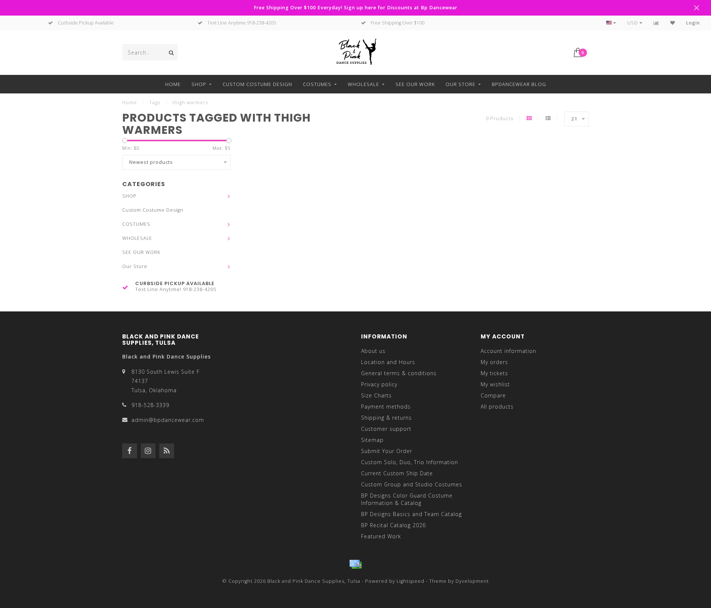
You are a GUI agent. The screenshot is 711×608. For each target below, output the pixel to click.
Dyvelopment (472, 581)
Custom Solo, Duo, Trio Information (409, 462)
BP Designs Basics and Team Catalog (411, 514)
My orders (494, 362)
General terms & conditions (399, 373)
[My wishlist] (672, 23)
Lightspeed (410, 581)
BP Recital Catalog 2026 (393, 525)
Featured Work (381, 536)
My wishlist (495, 384)
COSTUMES (317, 84)
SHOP (198, 84)
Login (693, 23)
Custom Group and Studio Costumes (411, 484)
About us (373, 350)
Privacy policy (379, 384)
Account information (508, 350)
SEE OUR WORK (415, 84)
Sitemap (372, 439)
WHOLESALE (363, 84)
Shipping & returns (386, 417)
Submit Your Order (386, 451)
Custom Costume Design (257, 84)
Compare (493, 395)
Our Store (460, 84)
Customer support (386, 428)
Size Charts (376, 395)
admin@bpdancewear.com (167, 419)
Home (173, 84)
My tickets (494, 373)
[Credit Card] (355, 564)
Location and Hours (388, 362)
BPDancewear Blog (519, 84)
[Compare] (656, 23)
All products (497, 406)
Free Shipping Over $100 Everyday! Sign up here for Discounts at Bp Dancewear (355, 7)
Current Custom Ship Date (397, 473)
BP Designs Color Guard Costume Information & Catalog (407, 499)
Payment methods (386, 406)
